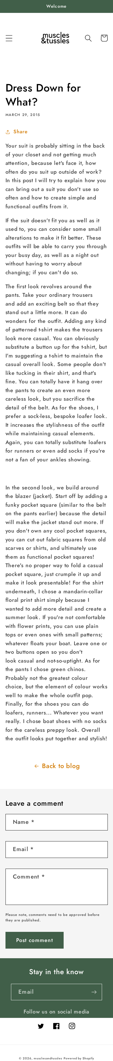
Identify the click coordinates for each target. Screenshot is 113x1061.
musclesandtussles (48, 1058)
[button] (9, 38)
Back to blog (61, 766)
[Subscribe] (94, 992)
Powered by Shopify (79, 1058)
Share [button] (20, 131)
